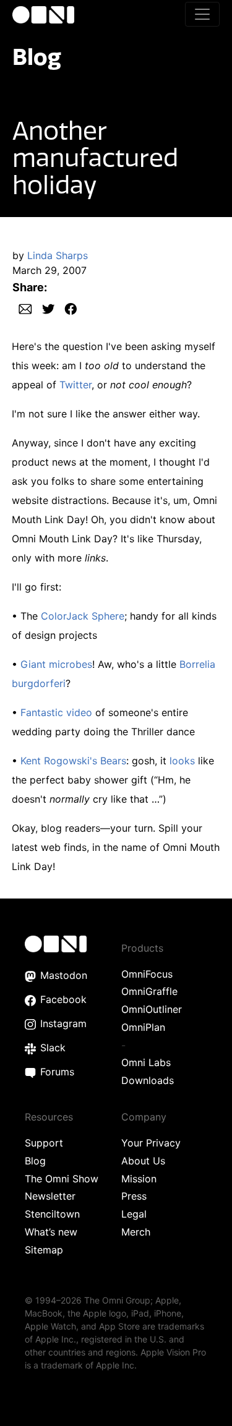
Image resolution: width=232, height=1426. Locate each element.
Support (44, 1143)
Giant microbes (56, 664)
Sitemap (44, 1250)
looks (182, 760)
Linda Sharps (57, 255)
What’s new (51, 1232)
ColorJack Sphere (82, 616)
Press (134, 1196)
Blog (36, 56)
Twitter (75, 384)
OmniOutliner (151, 1009)
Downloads (147, 1080)
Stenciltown (52, 1214)
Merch (135, 1232)
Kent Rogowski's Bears (73, 760)
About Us (143, 1161)
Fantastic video (56, 712)
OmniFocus (147, 974)
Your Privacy (151, 1143)
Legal (134, 1214)
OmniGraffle (149, 991)
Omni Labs (146, 1062)
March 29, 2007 (49, 270)
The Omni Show (61, 1178)
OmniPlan (143, 1027)
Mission (139, 1178)
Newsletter (50, 1196)
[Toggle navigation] (202, 14)
